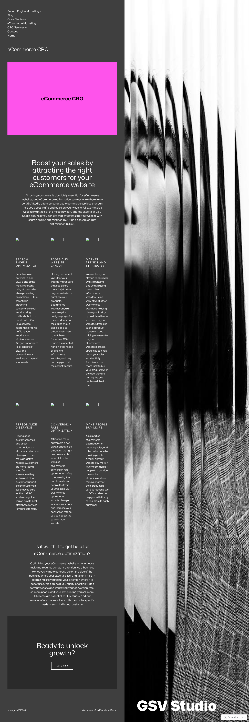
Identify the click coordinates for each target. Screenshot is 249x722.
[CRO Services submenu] (26, 27)
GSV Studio (176, 705)
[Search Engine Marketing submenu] (40, 11)
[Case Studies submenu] (25, 19)
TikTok (21, 710)
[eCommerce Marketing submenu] (37, 23)
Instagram (12, 710)
